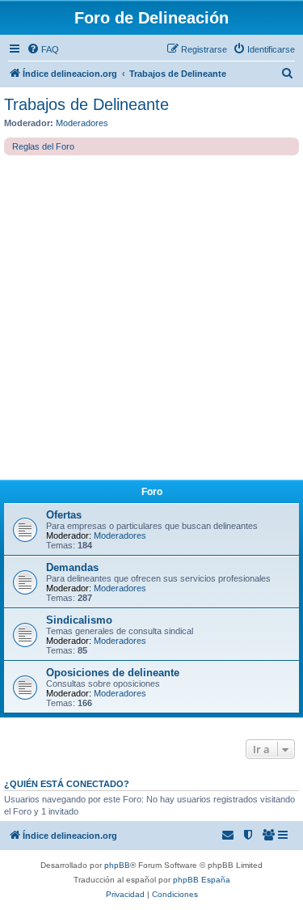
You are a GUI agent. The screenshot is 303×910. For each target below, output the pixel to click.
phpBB (117, 865)
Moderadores (82, 123)
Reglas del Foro (43, 146)
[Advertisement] (151, 315)
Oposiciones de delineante (112, 673)
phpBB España (201, 879)
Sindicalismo (79, 620)
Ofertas (64, 515)
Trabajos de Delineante (86, 104)
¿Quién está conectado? (66, 784)
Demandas (72, 567)
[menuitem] (43, 49)
